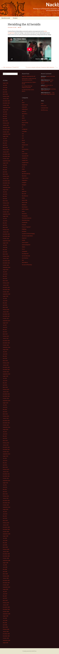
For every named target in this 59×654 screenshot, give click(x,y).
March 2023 (5, 174)
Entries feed (43, 105)
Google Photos (25, 162)
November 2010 (6, 502)
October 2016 (6, 345)
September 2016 (6, 347)
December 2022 (6, 180)
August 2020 (5, 243)
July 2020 (5, 245)
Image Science (25, 178)
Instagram (24, 182)
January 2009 (5, 551)
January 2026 (5, 98)
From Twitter (24, 153)
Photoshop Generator (26, 218)
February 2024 (6, 149)
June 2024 (5, 140)
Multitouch (24, 204)
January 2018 (5, 311)
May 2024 (5, 143)
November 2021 (6, 209)
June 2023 (5, 167)
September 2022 (6, 187)
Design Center (25, 144)
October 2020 (6, 238)
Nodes (23, 211)
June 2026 (5, 87)
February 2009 (6, 549)
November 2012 (6, 449)
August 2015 (5, 376)
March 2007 (5, 600)
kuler (23, 189)
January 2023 (5, 178)
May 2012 (5, 462)
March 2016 (5, 360)
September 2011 (6, 480)
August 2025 (5, 109)
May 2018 (5, 303)
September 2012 (6, 454)
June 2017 (5, 327)
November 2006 (6, 609)
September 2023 (6, 160)
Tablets (23, 247)
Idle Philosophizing (26, 173)
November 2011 (6, 476)
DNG (23, 147)
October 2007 (6, 585)
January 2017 (5, 338)
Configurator (24, 129)
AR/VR (23, 118)
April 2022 (5, 198)
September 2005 (6, 640)
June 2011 (5, 487)
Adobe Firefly (25, 104)
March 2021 (5, 227)
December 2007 (6, 580)
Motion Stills (24, 200)
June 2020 (5, 247)
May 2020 (5, 249)
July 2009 (5, 538)
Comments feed (44, 107)
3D (22, 100)
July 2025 (5, 112)
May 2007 (5, 596)
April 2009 (5, 545)
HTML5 (23, 169)
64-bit (23, 102)
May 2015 (5, 382)
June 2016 (5, 354)
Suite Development (26, 244)
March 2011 (5, 493)
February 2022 (6, 203)
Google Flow (24, 158)
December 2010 (6, 500)
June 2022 (5, 194)
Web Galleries (25, 262)
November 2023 (6, 156)
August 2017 (5, 322)
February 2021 (6, 229)
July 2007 (5, 591)
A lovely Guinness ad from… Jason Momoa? (47, 81)
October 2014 (6, 398)
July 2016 (5, 351)
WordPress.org (44, 110)
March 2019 (5, 280)
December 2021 (6, 207)
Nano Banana (24, 207)
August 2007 (5, 589)
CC (22, 127)
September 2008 (6, 560)
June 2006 (5, 620)
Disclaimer (15, 18)
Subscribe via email (5, 18)
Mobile (23, 198)
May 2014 (5, 409)
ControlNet (24, 131)
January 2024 (5, 152)
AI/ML (20, 27)
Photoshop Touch (25, 220)
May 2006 (5, 622)
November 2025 (6, 103)
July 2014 (5, 405)
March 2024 (5, 147)
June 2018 (5, 300)
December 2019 (6, 260)
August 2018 (5, 296)
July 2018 (5, 298)
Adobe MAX (24, 107)
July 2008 (5, 565)
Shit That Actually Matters (27, 235)
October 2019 (6, 265)
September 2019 (6, 267)
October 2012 (6, 451)
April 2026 (5, 92)
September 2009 (6, 533)
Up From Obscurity (26, 255)
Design (23, 142)
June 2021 (5, 220)
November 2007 (6, 582)
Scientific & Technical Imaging (28, 233)
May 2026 (5, 89)
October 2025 (6, 105)
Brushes (23, 124)
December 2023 (6, 154)
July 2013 (5, 431)
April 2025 (5, 118)
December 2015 (6, 367)
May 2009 (5, 542)
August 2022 (5, 189)
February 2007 (6, 602)
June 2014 (5, 407)
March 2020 (5, 254)
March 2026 (5, 94)
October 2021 (6, 211)
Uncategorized (25, 253)
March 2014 (5, 414)
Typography (24, 251)
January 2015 (5, 391)
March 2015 (5, 387)
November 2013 (6, 422)
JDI (22, 187)
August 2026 (5, 83)
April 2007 (5, 598)
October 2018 (6, 291)
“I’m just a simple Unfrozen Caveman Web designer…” (41, 67)
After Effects (24, 113)
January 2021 (5, 231)
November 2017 (6, 316)
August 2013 (5, 429)
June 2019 (5, 274)
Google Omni (25, 160)
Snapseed (24, 238)
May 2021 (5, 223)
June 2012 (5, 460)
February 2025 (6, 123)
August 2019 (5, 269)
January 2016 (5, 365)
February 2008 (6, 576)
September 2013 (6, 427)
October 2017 (6, 318)
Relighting (24, 229)
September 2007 (6, 587)
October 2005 (6, 638)
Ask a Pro (24, 120)
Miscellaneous (25, 195)
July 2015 (5, 378)
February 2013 (6, 442)
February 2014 (6, 416)
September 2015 (6, 374)
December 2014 (6, 394)
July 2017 (5, 325)
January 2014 (5, 418)
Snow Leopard (25, 242)
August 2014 (5, 402)
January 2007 (5, 605)
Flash (23, 151)
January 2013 (5, 445)
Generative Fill (25, 156)
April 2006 (5, 624)
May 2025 (5, 116)
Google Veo (24, 164)
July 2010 (5, 511)
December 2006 (6, 607)
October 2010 (6, 505)
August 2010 (5, 509)
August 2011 (5, 482)
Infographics (24, 180)
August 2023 (5, 163)
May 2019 (5, 276)
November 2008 (6, 556)
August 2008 (5, 562)
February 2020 (6, 256)
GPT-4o (23, 167)
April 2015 (5, 385)
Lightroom (24, 191)
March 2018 (5, 307)
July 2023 (5, 165)
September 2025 (6, 107)
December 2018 (6, 287)
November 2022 (6, 183)
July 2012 (5, 458)
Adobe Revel (24, 109)
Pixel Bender (24, 222)
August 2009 (5, 536)
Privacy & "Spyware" (26, 227)
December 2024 (6, 127)
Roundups (24, 231)
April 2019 (5, 278)
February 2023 (6, 176)
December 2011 (6, 473)
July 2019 (5, 271)
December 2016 (6, 340)
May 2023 (5, 169)
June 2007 (5, 593)
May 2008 (5, 569)
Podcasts (24, 224)
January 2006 (5, 631)
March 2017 (5, 334)
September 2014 (6, 400)
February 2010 (6, 522)
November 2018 (6, 289)
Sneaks (23, 240)
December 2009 (6, 527)
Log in (42, 103)
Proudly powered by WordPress (29, 651)
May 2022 (5, 196)
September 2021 (6, 214)
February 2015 (6, 389)
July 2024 (5, 138)
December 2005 (6, 633)
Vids (23, 260)
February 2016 (6, 362)
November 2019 (6, 263)
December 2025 (6, 100)
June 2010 (5, 513)
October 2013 (6, 425)
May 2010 (5, 516)
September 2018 (6, 294)
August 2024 (5, 136)
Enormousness (25, 149)
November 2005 (6, 636)
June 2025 (5, 114)
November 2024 (6, 129)
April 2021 (5, 225)
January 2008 (5, 578)
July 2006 (5, 618)
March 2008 (5, 573)
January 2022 (5, 205)
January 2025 (5, 125)
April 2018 (5, 305)
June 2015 (5, 380)
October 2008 (6, 558)
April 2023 (5, 171)
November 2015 (6, 369)
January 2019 (5, 285)
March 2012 (5, 467)
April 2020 (5, 251)
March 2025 (5, 120)
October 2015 (6, 371)
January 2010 (5, 525)
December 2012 (6, 447)
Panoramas (24, 213)
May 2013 (5, 436)
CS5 (23, 136)
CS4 (23, 133)
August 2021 (5, 216)
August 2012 (5, 456)
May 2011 (5, 489)
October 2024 (6, 132)
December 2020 (6, 234)
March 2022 (5, 200)
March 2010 (5, 520)
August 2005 (5, 642)
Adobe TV (24, 111)
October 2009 (6, 531)
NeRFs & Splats (25, 209)
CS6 (23, 138)
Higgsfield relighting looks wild (28, 76)
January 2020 (5, 258)
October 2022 (6, 185)
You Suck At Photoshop (27, 264)
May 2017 (5, 329)
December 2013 (6, 420)
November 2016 (6, 342)
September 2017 (6, 320)
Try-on (23, 249)
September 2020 (6, 240)
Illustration (24, 176)
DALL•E (23, 140)
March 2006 (5, 627)
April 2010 (5, 518)
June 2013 (5, 434)
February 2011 (6, 496)
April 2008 (5, 571)
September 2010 (6, 507)
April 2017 (5, 331)
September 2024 (6, 134)
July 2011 (5, 485)
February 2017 (6, 336)
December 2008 (6, 553)
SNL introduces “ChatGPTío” (10, 67)
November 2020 (6, 236)
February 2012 (6, 469)
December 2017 (6, 314)
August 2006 (5, 616)
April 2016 (5, 358)
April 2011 (5, 491)
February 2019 (6, 283)
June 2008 (5, 567)
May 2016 (5, 356)
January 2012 (5, 471)
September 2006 (6, 613)
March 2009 (5, 547)
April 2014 (5, 411)
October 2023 (6, 158)
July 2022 (5, 191)
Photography (25, 215)
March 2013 (5, 440)
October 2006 (6, 611)
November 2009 (6, 529)
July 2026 (5, 85)
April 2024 (5, 145)
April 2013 (5, 438)
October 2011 (6, 478)
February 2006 (6, 629)
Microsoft (24, 193)
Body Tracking (25, 122)
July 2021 (5, 218)
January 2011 (5, 498)
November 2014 (6, 396)
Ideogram (24, 171)
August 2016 (5, 349)
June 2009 (5, 540)
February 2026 (6, 96)
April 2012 (5, 465)
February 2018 (6, 309)
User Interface (25, 258)
